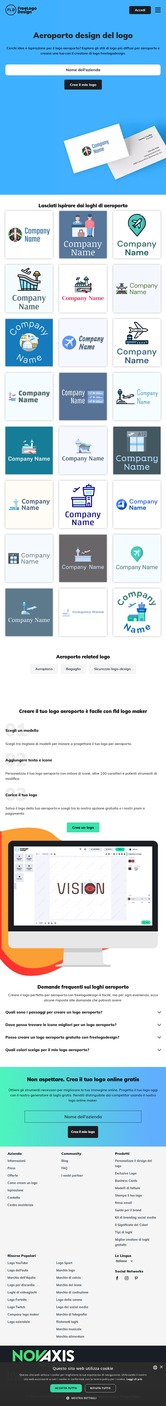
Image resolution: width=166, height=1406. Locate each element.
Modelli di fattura (127, 1188)
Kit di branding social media (135, 1217)
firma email (123, 1203)
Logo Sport (64, 1263)
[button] (82, 1398)
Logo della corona (69, 1300)
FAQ (64, 1168)
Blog (64, 1161)
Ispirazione (15, 1190)
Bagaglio (73, 669)
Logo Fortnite (17, 1300)
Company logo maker (23, 1314)
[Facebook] (119, 1278)
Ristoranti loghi (67, 1322)
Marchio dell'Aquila (21, 1278)
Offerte (13, 1176)
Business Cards (126, 1181)
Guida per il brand (128, 1210)
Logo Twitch (16, 1307)
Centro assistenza (20, 1205)
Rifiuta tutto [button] (100, 1388)
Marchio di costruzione (72, 1292)
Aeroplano (44, 669)
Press (11, 1168)
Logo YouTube (18, 1263)
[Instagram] (128, 1278)
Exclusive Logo (125, 1173)
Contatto (14, 1198)
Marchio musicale (68, 1329)
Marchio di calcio (68, 1278)
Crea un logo (83, 827)
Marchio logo (65, 1270)
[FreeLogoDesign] (36, 10)
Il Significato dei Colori (131, 1225)
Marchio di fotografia (71, 1314)
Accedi (140, 10)
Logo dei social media (72, 1307)
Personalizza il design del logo (133, 1163)
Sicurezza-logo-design (112, 669)
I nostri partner (72, 1176)
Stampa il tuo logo (128, 1195)
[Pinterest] (138, 1278)
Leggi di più (134, 1379)
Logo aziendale (19, 1322)
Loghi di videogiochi (22, 1292)
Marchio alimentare (70, 1336)
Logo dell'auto (18, 1270)
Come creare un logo (22, 1183)
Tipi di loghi (123, 1232)
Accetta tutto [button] (66, 1388)
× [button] (161, 1367)
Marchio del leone (69, 1285)
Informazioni (17, 1161)
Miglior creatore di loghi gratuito (132, 1242)
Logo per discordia (21, 1285)
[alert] (83, 1384)
